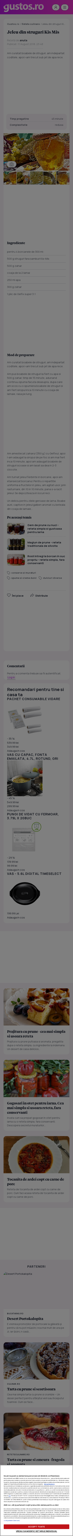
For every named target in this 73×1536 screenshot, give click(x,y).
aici (10, 1496)
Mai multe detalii (49, 1484)
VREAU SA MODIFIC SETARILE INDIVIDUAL (36, 1531)
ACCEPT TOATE (36, 1526)
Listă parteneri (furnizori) (12, 1520)
